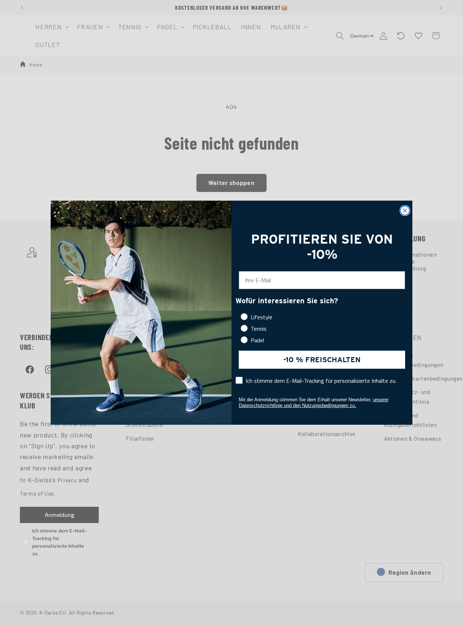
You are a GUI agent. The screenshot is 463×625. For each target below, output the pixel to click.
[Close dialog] (404, 210)
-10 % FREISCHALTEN (322, 359)
